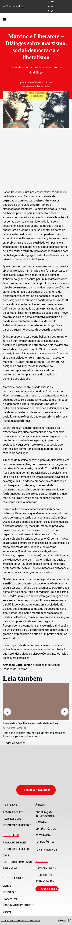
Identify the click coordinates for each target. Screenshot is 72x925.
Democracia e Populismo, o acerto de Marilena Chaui (31, 723)
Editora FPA (43, 835)
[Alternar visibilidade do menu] (4, 20)
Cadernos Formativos (17, 862)
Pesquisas (9, 892)
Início (21, 6)
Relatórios (10, 898)
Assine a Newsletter (37, 790)
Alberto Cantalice (16, 727)
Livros (7, 885)
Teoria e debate (13, 812)
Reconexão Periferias (17, 825)
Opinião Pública (45, 829)
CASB (6, 855)
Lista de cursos (45, 868)
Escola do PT (43, 875)
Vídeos (7, 911)
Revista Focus (12, 818)
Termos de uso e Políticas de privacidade (20, 920)
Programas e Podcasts (18, 905)
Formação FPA (44, 881)
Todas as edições (15, 743)
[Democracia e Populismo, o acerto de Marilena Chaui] (36, 701)
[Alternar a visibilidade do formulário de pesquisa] (67, 19)
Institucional (47, 850)
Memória (41, 822)
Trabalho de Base (14, 842)
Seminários (10, 868)
